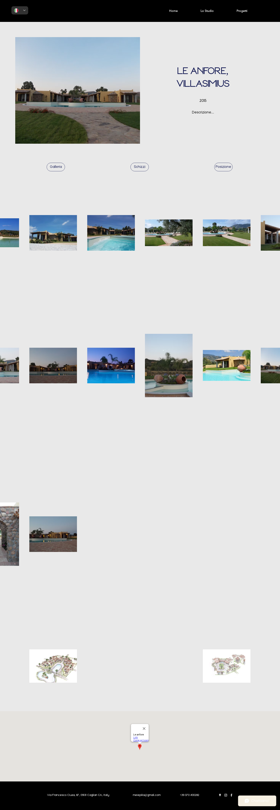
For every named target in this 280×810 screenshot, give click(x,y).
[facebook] (231, 795)
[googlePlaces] (220, 795)
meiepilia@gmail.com (147, 795)
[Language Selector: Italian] (19, 10)
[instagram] (226, 795)
